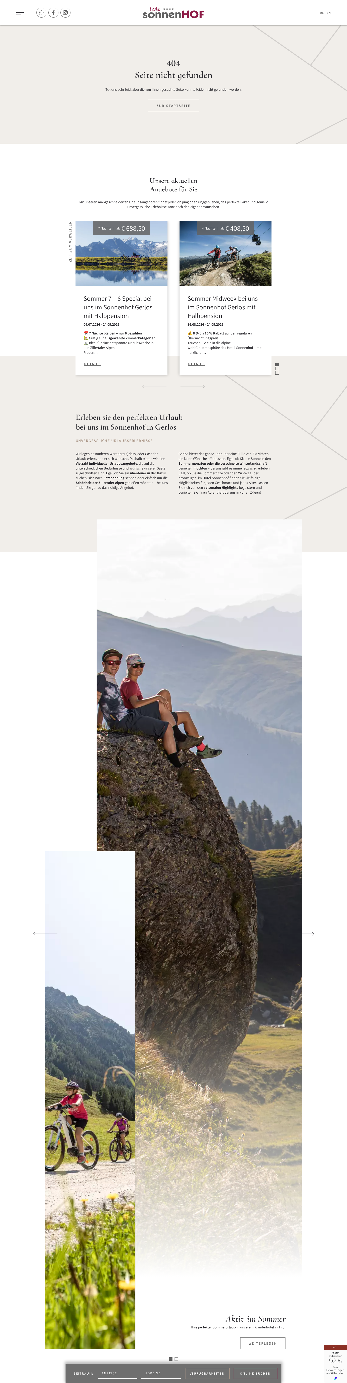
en (329, 12)
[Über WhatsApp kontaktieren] (41, 13)
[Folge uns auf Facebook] (53, 13)
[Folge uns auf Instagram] (65, 13)
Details (92, 363)
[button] (154, 386)
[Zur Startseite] (173, 12)
